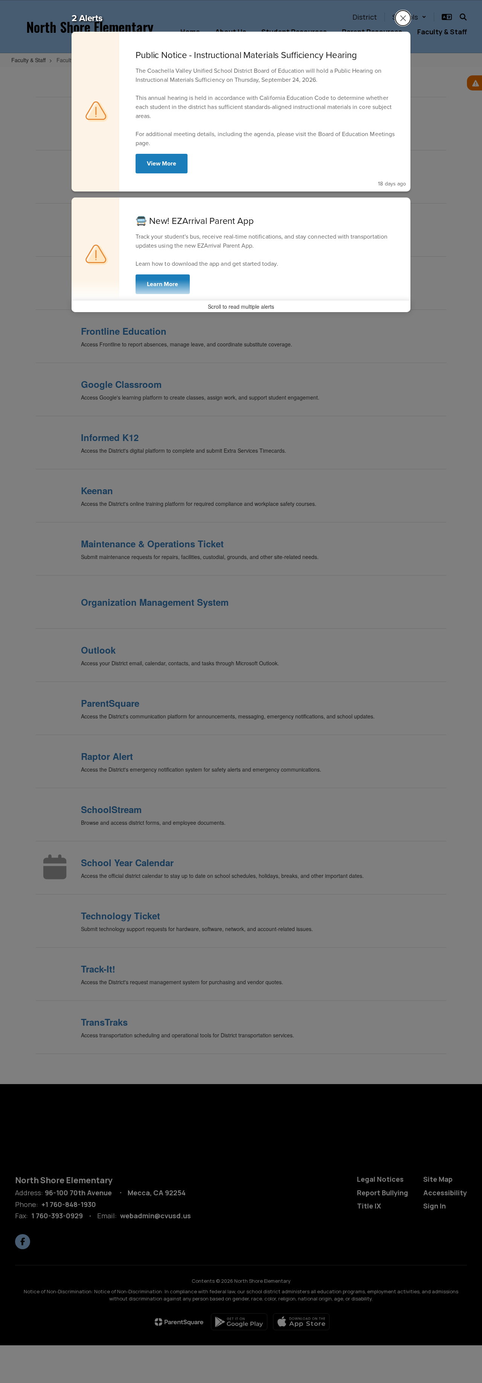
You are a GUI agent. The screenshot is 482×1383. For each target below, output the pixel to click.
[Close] (402, 18)
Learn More (162, 284)
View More (161, 163)
